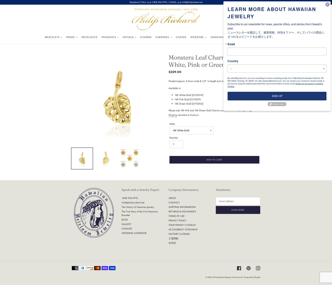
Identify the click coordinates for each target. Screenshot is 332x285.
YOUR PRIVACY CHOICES (182, 225)
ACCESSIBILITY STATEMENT (183, 229)
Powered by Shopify (252, 277)
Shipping (173, 115)
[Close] (327, 4)
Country (233, 61)
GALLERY (126, 224)
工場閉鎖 (173, 238)
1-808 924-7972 (130, 198)
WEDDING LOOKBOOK (134, 233)
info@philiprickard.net (133, 202)
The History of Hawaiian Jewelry (138, 207)
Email (231, 44)
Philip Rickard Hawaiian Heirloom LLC (228, 277)
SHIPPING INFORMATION (182, 207)
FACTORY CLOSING (179, 234)
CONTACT (174, 202)
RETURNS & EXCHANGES (182, 211)
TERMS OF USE (177, 216)
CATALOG (127, 228)
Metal (172, 124)
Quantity (173, 137)
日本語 (172, 243)
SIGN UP (277, 96)
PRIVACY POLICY (178, 220)
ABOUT (172, 198)
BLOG (125, 219)
